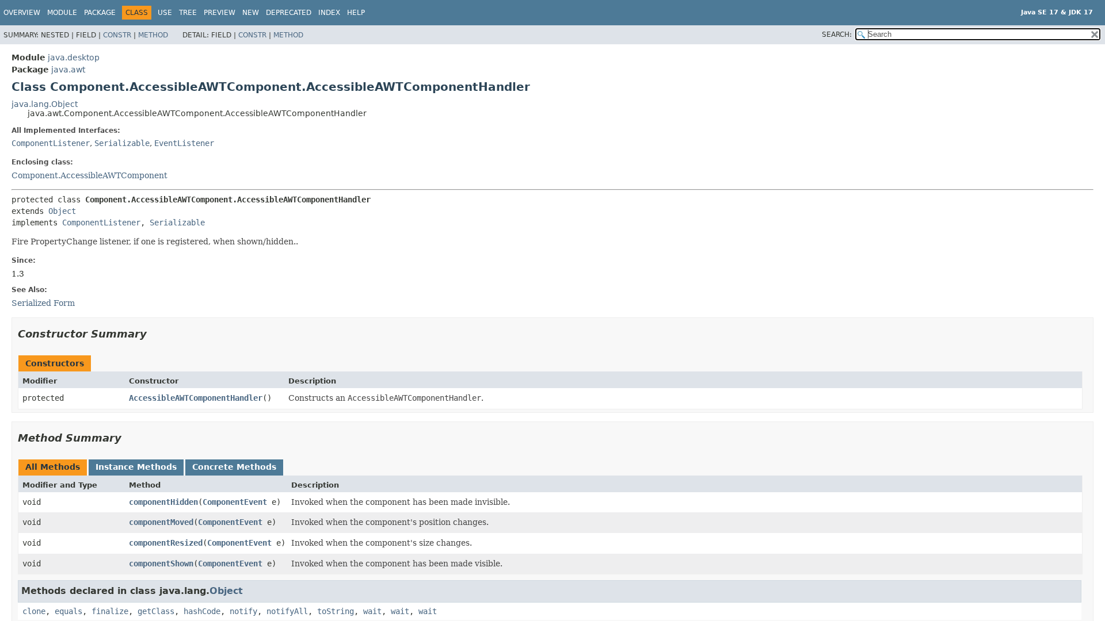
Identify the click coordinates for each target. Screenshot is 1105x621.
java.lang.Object (45, 104)
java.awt (68, 69)
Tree (188, 13)
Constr (117, 35)
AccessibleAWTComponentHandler (195, 397)
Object (62, 211)
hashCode (202, 611)
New (250, 13)
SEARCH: (837, 34)
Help (356, 13)
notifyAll (287, 611)
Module (62, 13)
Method (153, 35)
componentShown (161, 563)
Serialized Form (43, 303)
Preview (219, 13)
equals (68, 611)
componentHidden (163, 502)
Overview (21, 13)
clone (33, 611)
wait (372, 611)
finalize (110, 611)
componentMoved (161, 522)
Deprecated (288, 13)
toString (335, 611)
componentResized (166, 542)
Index (329, 13)
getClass (156, 611)
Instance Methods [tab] (136, 466)
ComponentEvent (235, 502)
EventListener (184, 143)
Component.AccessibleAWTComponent (89, 175)
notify (243, 611)
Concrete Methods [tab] (234, 466)
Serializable (122, 143)
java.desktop (74, 57)
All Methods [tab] (52, 466)
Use (165, 13)
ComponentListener (51, 143)
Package (100, 13)
